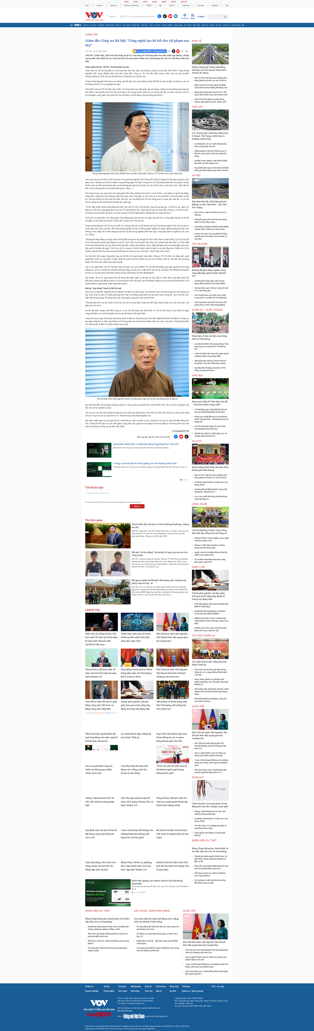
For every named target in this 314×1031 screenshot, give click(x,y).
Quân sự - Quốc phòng (232, 25)
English (201, 16)
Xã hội (93, 25)
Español (215, 5)
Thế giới (101, 25)
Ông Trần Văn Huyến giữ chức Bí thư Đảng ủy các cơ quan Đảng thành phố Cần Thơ (171, 737)
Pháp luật (135, 25)
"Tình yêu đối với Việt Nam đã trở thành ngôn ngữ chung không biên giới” (171, 769)
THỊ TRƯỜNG (200, 244)
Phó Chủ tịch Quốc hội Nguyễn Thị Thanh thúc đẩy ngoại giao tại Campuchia (172, 637)
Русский (201, 5)
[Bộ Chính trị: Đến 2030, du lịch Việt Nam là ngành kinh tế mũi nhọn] (172, 818)
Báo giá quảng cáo (125, 1010)
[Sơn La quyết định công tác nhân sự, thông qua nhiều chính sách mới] (101, 754)
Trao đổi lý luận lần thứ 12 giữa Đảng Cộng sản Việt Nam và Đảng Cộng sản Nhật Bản (101, 705)
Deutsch (113, 5)
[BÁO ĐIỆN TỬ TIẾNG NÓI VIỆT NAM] (94, 16)
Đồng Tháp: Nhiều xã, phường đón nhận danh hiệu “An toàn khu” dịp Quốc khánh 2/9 (136, 866)
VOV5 (164, 2)
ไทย (227, 5)
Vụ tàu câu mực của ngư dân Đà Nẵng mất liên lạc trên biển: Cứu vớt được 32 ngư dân (210, 236)
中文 (87, 5)
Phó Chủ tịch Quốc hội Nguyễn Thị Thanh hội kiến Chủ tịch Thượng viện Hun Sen (171, 673)
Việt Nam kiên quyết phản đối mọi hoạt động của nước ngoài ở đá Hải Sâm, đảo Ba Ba (101, 737)
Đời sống (196, 25)
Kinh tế (118, 25)
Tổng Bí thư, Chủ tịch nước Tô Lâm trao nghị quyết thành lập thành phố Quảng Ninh (172, 802)
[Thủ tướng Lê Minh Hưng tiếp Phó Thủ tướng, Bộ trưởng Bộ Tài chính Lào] (172, 690)
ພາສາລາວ (186, 5)
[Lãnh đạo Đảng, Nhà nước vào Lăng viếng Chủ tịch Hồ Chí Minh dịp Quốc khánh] (101, 850)
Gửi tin (137, 506)
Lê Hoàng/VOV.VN (180, 431)
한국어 (171, 5)
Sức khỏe (187, 25)
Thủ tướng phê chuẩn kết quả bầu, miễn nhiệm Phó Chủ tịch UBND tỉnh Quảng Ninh (211, 691)
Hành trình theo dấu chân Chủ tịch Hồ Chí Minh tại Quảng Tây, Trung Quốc (172, 866)
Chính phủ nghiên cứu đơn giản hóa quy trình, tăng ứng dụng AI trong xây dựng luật (135, 705)
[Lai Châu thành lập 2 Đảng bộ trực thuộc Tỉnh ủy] (137, 722)
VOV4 (154, 2)
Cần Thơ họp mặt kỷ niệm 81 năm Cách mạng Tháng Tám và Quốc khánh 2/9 (137, 802)
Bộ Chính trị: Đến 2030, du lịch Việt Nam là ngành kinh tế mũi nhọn (172, 834)
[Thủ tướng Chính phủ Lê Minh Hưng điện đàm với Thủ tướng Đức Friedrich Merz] (137, 658)
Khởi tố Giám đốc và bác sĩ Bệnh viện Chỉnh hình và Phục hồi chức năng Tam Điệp (211, 620)
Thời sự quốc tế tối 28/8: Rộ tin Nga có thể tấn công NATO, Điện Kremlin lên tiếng (210, 153)
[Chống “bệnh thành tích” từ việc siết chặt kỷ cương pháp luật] (101, 786)
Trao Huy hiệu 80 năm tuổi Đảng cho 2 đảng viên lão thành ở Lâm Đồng (134, 769)
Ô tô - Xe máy (154, 25)
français (100, 5)
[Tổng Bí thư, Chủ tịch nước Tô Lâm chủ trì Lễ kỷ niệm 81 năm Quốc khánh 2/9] (101, 658)
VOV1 (126, 2)
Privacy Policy (120, 502)
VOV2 (135, 2)
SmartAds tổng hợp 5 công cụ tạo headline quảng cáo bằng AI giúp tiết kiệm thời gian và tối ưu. (150, 467)
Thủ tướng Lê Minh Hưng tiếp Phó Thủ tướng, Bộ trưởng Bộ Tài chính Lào (171, 705)
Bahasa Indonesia (132, 5)
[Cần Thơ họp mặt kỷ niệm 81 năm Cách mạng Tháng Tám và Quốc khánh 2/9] (137, 786)
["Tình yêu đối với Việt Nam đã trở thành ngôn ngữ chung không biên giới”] (172, 754)
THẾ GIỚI (197, 106)
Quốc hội (198, 706)
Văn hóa (204, 25)
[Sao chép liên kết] (182, 51)
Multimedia (110, 25)
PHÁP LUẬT (198, 567)
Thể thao (144, 25)
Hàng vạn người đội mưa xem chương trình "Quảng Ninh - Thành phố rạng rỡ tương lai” (211, 419)
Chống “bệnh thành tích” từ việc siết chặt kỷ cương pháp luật (99, 802)
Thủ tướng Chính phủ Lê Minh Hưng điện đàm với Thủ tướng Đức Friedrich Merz (136, 673)
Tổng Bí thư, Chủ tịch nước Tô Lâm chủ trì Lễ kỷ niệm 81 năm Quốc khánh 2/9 (101, 673)
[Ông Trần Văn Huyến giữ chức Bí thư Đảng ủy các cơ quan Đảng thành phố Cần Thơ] (172, 722)
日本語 (148, 5)
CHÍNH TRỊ (91, 34)
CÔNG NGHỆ (199, 504)
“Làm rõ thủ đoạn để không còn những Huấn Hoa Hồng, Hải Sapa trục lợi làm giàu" (137, 834)
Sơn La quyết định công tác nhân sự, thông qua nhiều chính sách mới (99, 769)
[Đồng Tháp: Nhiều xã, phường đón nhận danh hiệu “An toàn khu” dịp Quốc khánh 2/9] (137, 850)
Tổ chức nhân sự (203, 635)
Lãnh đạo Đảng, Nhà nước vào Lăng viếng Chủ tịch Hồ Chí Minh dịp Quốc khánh (100, 866)
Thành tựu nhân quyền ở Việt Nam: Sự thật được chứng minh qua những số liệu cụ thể (210, 877)
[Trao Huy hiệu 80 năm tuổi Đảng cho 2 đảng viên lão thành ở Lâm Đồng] (137, 754)
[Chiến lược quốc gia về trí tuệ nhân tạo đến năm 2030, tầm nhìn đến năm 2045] (137, 622)
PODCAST (198, 777)
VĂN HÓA (197, 375)
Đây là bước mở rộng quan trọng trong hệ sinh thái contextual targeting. (141, 448)
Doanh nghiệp (167, 25)
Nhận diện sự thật (204, 840)
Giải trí (212, 25)
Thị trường (126, 25)
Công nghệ (178, 25)
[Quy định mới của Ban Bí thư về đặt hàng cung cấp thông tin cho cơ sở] (101, 818)
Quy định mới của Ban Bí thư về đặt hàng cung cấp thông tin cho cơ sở (101, 834)
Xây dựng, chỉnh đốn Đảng (152, 910)
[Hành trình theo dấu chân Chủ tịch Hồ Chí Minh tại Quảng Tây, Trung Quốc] (172, 850)
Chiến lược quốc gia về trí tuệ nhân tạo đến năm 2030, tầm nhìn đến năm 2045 (135, 637)
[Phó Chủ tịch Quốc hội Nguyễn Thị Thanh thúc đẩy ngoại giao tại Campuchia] (172, 622)
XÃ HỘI (196, 175)
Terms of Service (132, 502)
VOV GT (184, 2)
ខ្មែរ (160, 5)
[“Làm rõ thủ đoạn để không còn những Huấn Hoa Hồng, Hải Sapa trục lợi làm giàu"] (137, 818)
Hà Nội (112, 17)
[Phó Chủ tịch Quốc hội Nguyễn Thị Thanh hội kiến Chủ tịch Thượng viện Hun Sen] (172, 658)
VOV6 (173, 2)
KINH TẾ (197, 41)
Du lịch (218, 25)
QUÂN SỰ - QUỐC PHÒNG (207, 310)
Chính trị (86, 25)
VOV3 (145, 2)
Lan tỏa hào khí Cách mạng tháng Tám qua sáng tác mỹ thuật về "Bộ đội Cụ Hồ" (211, 346)
